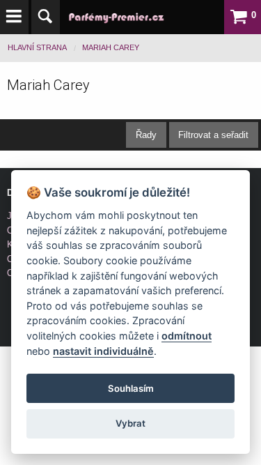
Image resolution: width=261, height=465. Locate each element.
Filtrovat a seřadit (213, 135)
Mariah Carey (110, 47)
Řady (146, 135)
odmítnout (186, 336)
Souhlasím (131, 388)
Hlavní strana (37, 47)
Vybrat (130, 423)
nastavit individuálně (103, 351)
